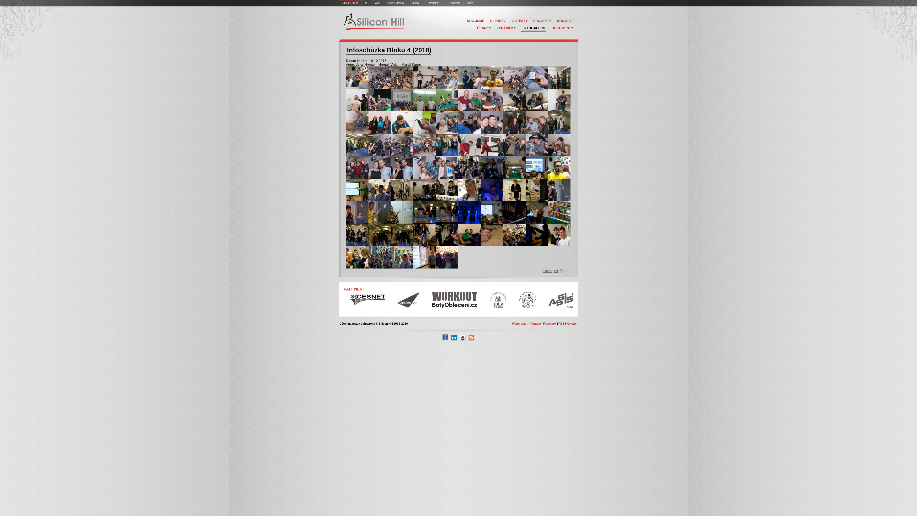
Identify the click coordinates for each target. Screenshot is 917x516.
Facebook (549, 323)
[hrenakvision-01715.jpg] (357, 167)
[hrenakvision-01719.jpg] (402, 167)
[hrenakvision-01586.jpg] (492, 100)
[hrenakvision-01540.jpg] (447, 77)
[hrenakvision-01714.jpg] (559, 145)
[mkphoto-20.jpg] (492, 190)
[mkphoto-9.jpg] (447, 257)
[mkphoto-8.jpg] (424, 257)
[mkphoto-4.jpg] (559, 234)
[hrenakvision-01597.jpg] (537, 100)
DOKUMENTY (562, 28)
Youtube (535, 323)
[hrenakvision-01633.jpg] (379, 122)
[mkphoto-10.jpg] (469, 167)
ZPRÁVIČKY (506, 28)
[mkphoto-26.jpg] (402, 212)
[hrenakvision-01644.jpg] (447, 122)
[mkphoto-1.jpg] (469, 190)
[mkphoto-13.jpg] (537, 167)
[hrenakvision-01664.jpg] (402, 145)
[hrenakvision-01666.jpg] (424, 145)
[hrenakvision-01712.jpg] (537, 145)
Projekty (434, 3)
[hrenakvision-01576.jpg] (447, 100)
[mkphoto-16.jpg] (379, 190)
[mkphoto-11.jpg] (492, 167)
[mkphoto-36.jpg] (424, 234)
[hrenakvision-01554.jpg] (537, 77)
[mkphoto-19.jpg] (447, 190)
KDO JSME (475, 21)
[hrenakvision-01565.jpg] (379, 100)
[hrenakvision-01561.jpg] (357, 100)
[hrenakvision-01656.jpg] (559, 122)
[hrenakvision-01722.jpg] (447, 167)
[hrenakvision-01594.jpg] (514, 100)
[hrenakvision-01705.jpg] (514, 145)
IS (366, 3)
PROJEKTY (542, 21)
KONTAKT (565, 21)
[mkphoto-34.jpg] (379, 234)
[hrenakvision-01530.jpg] (379, 77)
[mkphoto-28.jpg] (447, 212)
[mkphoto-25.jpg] (379, 212)
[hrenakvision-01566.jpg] (402, 100)
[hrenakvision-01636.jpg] (402, 122)
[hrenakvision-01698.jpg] (492, 145)
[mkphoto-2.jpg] (492, 212)
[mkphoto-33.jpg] (357, 234)
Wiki (377, 3)
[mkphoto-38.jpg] (469, 234)
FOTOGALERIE (534, 28)
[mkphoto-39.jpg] (492, 234)
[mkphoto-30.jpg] (514, 212)
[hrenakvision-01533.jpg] (402, 77)
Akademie (454, 3)
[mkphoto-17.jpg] (402, 190)
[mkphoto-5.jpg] (357, 257)
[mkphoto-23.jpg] (559, 190)
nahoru (547, 271)
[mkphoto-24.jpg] (357, 212)
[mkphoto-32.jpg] (559, 212)
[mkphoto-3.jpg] (514, 234)
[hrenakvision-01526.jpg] (357, 77)
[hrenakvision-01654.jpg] (537, 122)
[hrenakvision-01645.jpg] (469, 122)
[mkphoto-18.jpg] (424, 190)
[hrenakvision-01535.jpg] (424, 77)
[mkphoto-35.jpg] (402, 234)
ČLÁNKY (484, 28)
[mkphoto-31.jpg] (537, 212)
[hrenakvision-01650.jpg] (514, 122)
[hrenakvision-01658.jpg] (357, 145)
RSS (562, 323)
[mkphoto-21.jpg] (514, 190)
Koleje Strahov (395, 3)
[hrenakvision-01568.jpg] (424, 100)
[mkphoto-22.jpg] (537, 190)
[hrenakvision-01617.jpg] (357, 122)
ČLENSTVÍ (498, 21)
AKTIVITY (520, 21)
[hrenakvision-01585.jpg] (469, 100)
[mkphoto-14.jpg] (559, 167)
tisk (556, 271)
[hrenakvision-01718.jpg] (379, 167)
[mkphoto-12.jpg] (514, 167)
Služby (415, 3)
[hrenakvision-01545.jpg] (492, 77)
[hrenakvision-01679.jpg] (469, 145)
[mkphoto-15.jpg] (357, 190)
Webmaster (520, 323)
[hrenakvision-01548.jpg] (514, 77)
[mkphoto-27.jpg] (424, 212)
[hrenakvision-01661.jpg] (379, 145)
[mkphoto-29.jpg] (469, 212)
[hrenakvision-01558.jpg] (559, 77)
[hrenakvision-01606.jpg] (559, 100)
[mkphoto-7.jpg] (402, 257)
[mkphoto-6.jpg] (379, 257)
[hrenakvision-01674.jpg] (447, 145)
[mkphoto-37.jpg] (447, 234)
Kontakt (572, 323)
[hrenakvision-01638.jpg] (424, 122)
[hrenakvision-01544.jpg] (469, 77)
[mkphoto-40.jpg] (537, 234)
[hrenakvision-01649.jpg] (492, 122)
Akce (470, 3)
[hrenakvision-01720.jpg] (424, 167)
